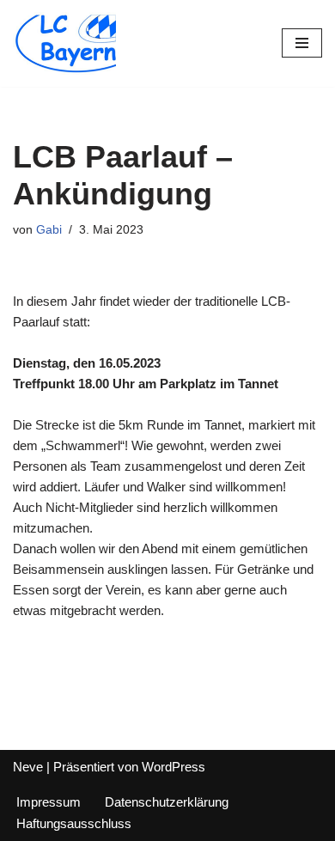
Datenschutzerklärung (166, 802)
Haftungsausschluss (73, 823)
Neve (28, 766)
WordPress (173, 766)
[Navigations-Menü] (302, 43)
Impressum (48, 802)
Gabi (49, 229)
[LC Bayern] (64, 43)
